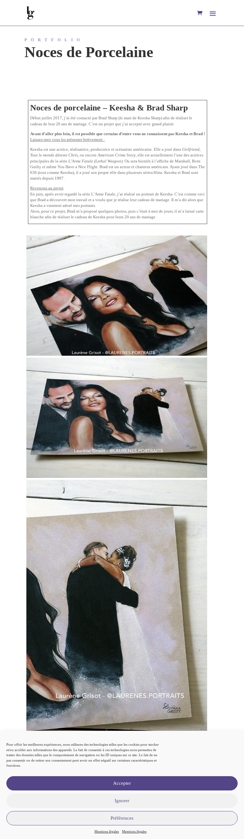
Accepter (122, 783)
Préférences (122, 818)
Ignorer (122, 800)
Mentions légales (106, 831)
